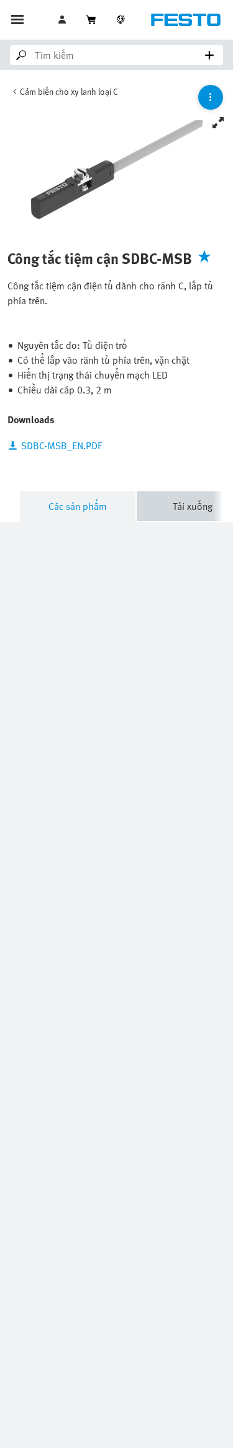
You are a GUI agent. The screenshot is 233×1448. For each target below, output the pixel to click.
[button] (63, 20)
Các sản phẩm (77, 506)
